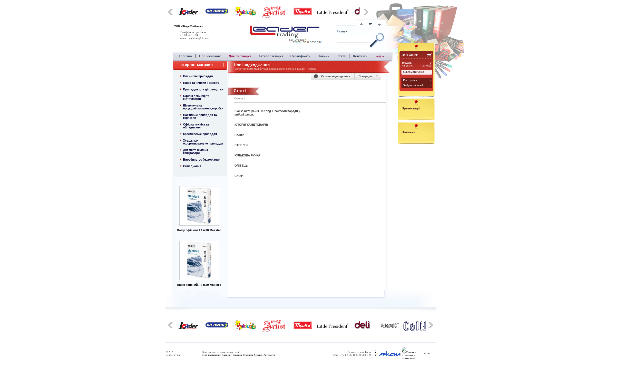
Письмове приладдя (198, 76)
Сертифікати (300, 56)
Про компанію (210, 56)
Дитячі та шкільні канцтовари (195, 152)
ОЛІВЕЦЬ (241, 165)
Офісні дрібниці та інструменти (196, 97)
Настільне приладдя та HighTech (200, 116)
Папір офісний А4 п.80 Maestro (199, 230)
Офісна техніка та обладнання (196, 126)
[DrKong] (216, 13)
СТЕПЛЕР (241, 145)
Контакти (360, 56)
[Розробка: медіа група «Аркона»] (390, 356)
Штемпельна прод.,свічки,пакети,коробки (203, 107)
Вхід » (379, 56)
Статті (341, 56)
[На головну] (286, 35)
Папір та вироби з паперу (201, 82)
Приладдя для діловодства (203, 89)
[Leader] (188, 13)
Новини (324, 56)
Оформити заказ (413, 71)
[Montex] (302, 14)
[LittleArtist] (274, 17)
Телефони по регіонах (193, 32)
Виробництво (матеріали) (201, 159)
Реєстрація (410, 80)
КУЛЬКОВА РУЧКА (247, 155)
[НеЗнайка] (245, 15)
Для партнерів (240, 56)
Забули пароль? (413, 85)
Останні (239, 98)
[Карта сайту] (379, 24)
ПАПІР (239, 135)
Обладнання (192, 166)
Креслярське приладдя (200, 134)
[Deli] (362, 328)
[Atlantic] (389, 326)
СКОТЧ (239, 176)
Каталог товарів (270, 56)
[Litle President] (333, 12)
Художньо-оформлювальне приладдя (203, 142)
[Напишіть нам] (370, 24)
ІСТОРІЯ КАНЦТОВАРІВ (251, 124)
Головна (185, 56)
